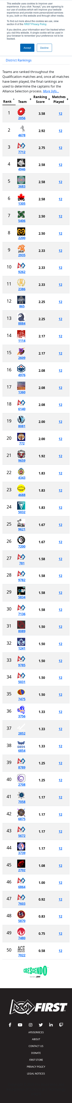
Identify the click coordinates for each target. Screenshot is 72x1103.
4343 (21, 477)
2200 (21, 238)
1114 (21, 340)
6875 (21, 819)
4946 (21, 169)
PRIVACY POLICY (36, 1066)
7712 (21, 152)
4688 (21, 495)
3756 (21, 716)
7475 (21, 699)
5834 (21, 597)
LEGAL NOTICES (36, 1073)
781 (22, 563)
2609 (21, 358)
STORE (36, 1060)
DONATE (36, 1053)
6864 (21, 887)
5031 (21, 682)
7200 (21, 546)
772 (22, 443)
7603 (21, 903)
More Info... (51, 91)
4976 (21, 375)
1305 (21, 203)
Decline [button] (44, 47)
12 (60, 113)
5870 (21, 921)
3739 (21, 853)
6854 (21, 750)
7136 (21, 614)
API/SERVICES (36, 1032)
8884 (21, 323)
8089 (21, 631)
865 (22, 306)
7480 (21, 938)
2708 (21, 784)
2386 (21, 289)
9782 (21, 580)
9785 (21, 665)
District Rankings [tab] (19, 60)
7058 (21, 802)
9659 (21, 460)
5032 (21, 512)
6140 (21, 409)
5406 (21, 221)
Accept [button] (27, 47)
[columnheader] (9, 99)
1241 (21, 648)
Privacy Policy (35, 24)
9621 (21, 529)
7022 (21, 955)
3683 (21, 186)
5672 (21, 836)
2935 (21, 255)
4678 (21, 135)
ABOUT (36, 1039)
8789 (21, 767)
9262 (21, 272)
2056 (21, 118)
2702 (21, 870)
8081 (21, 426)
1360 (21, 392)
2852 (21, 733)
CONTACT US (36, 1046)
